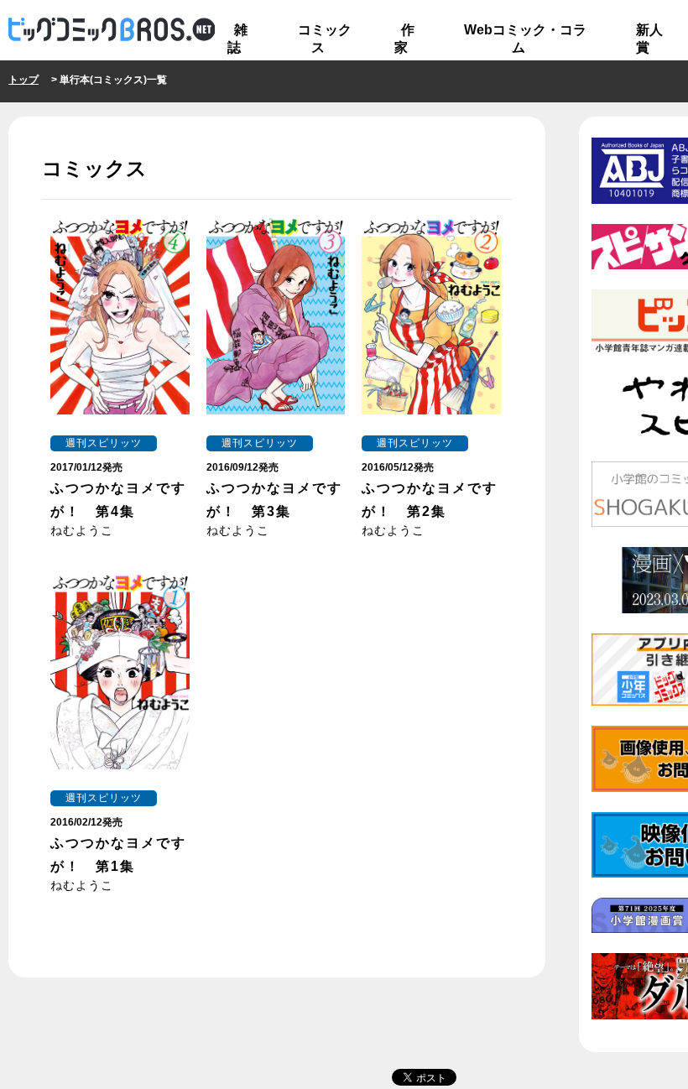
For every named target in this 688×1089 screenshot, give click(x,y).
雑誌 (237, 39)
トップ (23, 80)
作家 (404, 39)
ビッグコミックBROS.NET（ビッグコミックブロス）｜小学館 (111, 30)
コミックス (325, 39)
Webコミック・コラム (525, 39)
